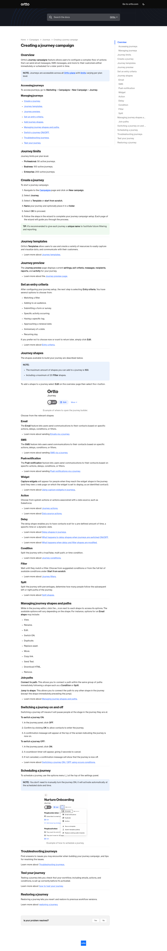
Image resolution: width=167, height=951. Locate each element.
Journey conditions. (51, 558)
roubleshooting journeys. (52, 865)
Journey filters (49, 577)
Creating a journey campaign (66, 40)
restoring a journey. (48, 905)
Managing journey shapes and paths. (41, 127)
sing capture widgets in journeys (59, 490)
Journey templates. (33, 106)
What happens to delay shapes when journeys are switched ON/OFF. (75, 537)
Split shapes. (48, 595)
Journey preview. (32, 112)
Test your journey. (32, 143)
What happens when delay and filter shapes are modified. (69, 543)
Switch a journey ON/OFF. (36, 133)
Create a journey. (32, 101)
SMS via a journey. (59, 453)
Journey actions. (50, 508)
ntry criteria (49, 345)
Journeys (46, 40)
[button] (143, 4)
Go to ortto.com (130, 4)
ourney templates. (52, 255)
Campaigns (34, 40)
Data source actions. (52, 514)
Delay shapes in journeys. (54, 532)
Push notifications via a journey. (65, 471)
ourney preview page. (57, 276)
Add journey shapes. (34, 122)
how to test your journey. (51, 886)
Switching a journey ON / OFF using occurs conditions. (68, 762)
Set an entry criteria (33, 117)
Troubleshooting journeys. (36, 138)
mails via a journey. (61, 434)
